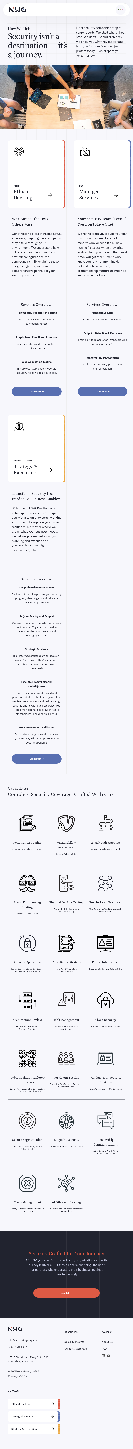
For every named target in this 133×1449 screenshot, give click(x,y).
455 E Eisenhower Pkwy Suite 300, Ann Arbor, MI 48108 (28, 1359)
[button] (120, 10)
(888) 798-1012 (17, 1347)
